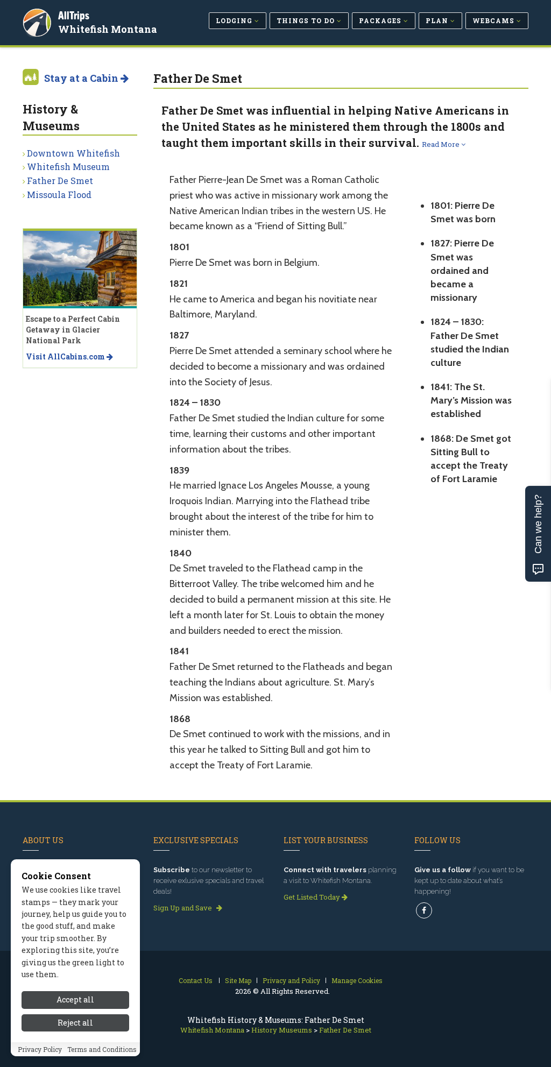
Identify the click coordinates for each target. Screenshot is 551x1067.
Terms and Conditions (102, 1049)
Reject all (75, 1022)
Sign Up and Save (183, 908)
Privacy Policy (40, 1049)
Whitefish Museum (68, 166)
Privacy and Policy (291, 980)
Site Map (238, 980)
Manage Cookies (357, 980)
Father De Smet (60, 180)
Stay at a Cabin (82, 78)
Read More (441, 144)
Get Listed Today (313, 897)
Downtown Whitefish (73, 153)
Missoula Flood (59, 194)
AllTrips (73, 15)
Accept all (75, 999)
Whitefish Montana (107, 29)
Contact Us (196, 980)
